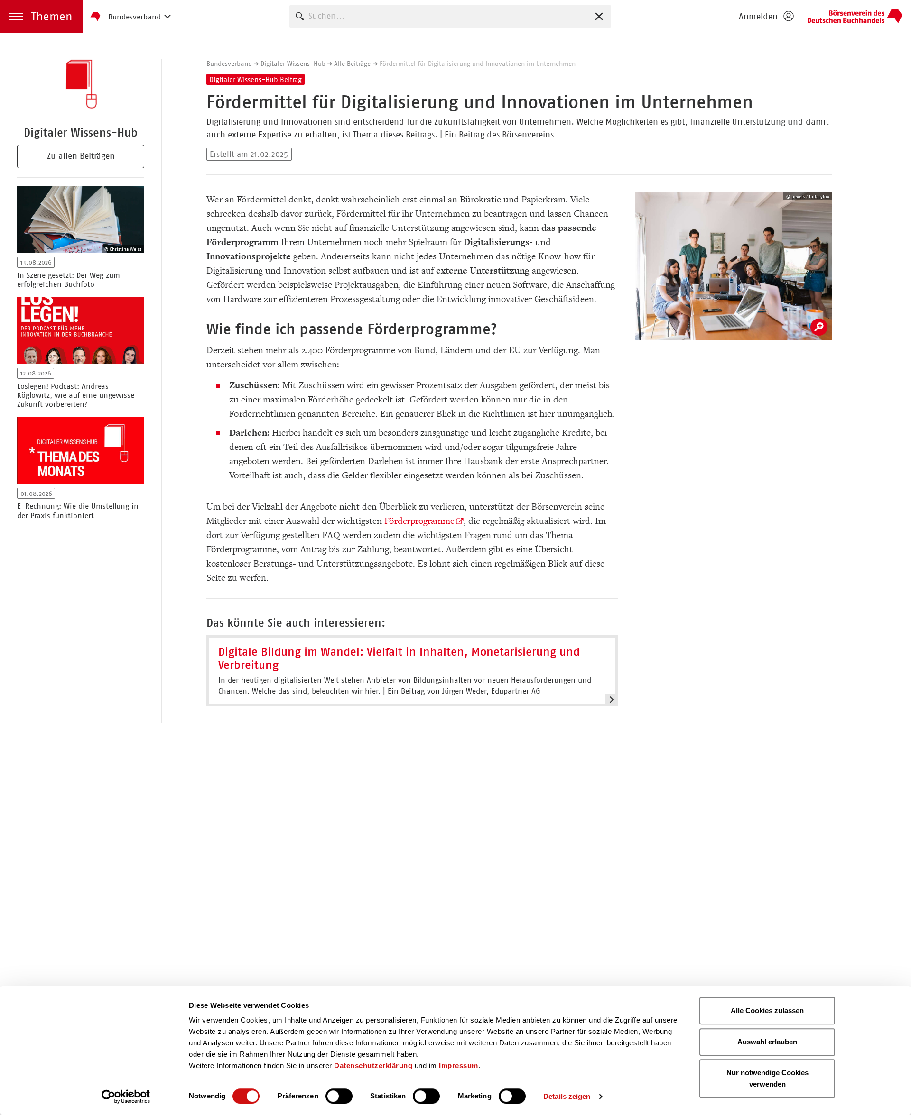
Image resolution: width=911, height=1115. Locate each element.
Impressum (458, 1065)
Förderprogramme (419, 521)
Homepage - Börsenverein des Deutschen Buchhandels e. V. (855, 16)
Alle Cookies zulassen (767, 1010)
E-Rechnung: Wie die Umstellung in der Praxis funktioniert (78, 511)
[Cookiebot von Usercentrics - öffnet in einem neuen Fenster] (125, 1096)
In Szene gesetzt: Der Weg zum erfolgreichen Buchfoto (68, 280)
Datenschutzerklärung (373, 1065)
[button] (41, 16)
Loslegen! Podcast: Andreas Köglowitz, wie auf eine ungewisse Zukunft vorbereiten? (75, 395)
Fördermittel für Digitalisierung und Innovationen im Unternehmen (478, 63)
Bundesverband (229, 63)
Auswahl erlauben (767, 1042)
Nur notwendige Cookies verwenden (767, 1078)
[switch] (339, 1096)
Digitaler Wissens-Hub (292, 63)
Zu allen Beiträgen (81, 156)
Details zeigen (566, 1096)
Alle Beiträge (352, 63)
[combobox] (450, 16)
